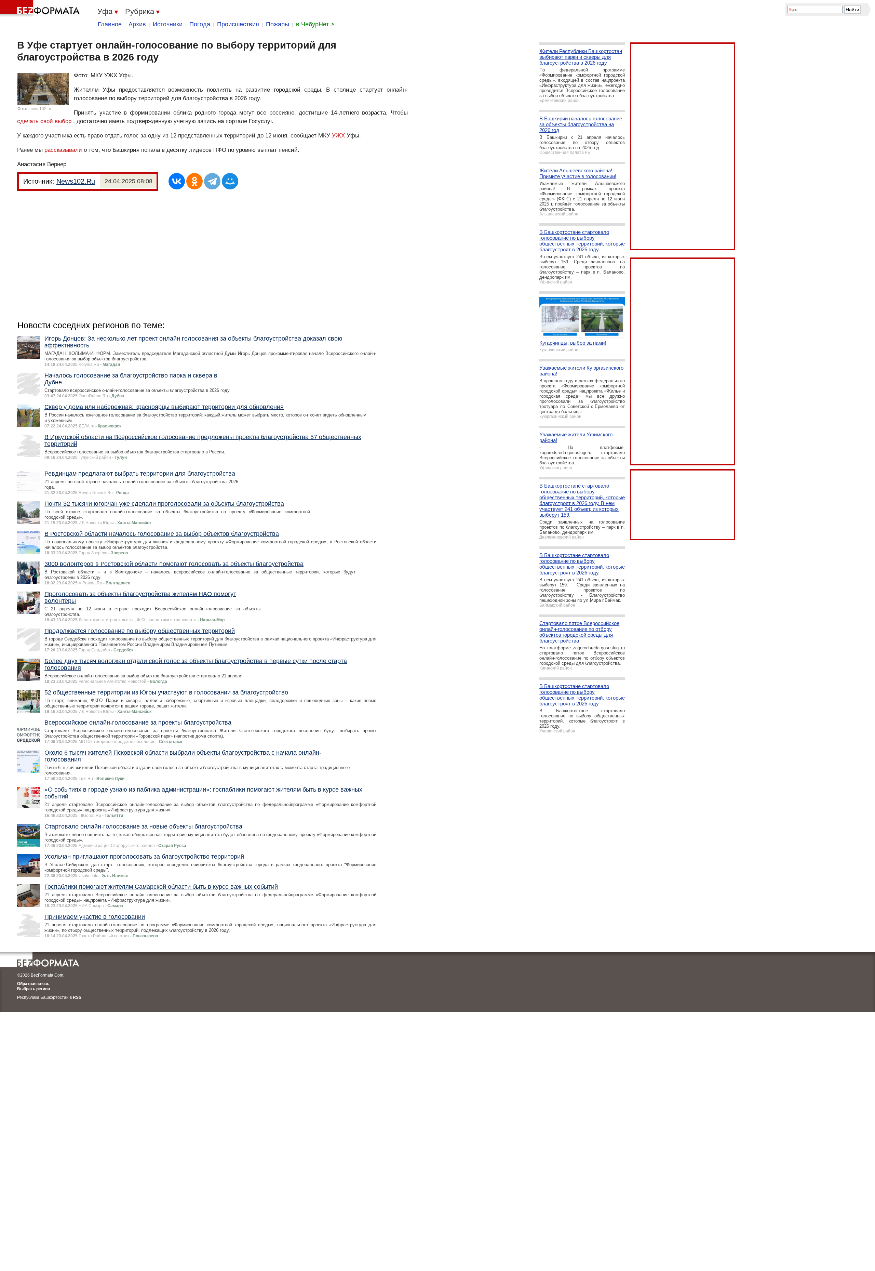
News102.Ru (75, 181)
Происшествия (238, 24)
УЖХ (338, 135)
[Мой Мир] (230, 181)
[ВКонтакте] (177, 181)
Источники (168, 24)
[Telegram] (212, 181)
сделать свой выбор (44, 121)
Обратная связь (33, 983)
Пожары (277, 24)
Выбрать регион (33, 989)
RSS (77, 997)
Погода (199, 24)
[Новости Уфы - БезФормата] (41, 8)
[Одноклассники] (194, 181)
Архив (137, 24)
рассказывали (64, 150)
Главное (110, 24)
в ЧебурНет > (315, 24)
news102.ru (40, 108)
